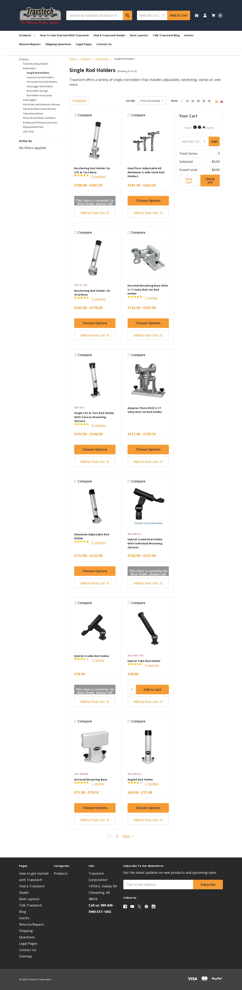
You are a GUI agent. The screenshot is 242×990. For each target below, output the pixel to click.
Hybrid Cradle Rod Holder (91, 656)
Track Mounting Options (36, 63)
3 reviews (98, 176)
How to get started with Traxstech (64, 35)
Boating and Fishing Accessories (40, 122)
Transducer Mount (33, 113)
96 (203, 100)
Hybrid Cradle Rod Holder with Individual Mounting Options (145, 543)
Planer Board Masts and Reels (39, 117)
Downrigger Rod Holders (40, 86)
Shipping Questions (58, 44)
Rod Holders (29, 68)
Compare (79, 101)
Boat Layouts (139, 35)
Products (25, 35)
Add (214, 141)
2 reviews (98, 542)
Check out (210, 180)
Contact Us (104, 44)
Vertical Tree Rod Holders (40, 77)
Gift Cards (28, 131)
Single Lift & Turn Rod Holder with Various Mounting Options (94, 417)
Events (188, 35)
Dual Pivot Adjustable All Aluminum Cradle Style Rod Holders (146, 172)
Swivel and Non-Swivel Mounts (39, 108)
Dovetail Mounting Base (90, 779)
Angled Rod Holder (140, 779)
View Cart (189, 180)
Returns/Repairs (30, 44)
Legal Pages (84, 44)
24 (187, 100)
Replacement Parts (33, 126)
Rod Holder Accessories (39, 95)
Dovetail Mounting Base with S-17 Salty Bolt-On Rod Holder (148, 289)
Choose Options (148, 200)
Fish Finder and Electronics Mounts (41, 104)
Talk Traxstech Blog (166, 35)
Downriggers (30, 99)
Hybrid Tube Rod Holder (144, 661)
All (209, 100)
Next (127, 836)
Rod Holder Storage (37, 90)
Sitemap (25, 956)
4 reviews (98, 425)
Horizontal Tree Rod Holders (42, 81)
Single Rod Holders (38, 72)
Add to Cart (179, 15)
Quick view (95, 141)
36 (193, 100)
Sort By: (130, 100)
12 (182, 100)
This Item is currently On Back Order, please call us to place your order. (95, 201)
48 (198, 100)
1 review (151, 298)
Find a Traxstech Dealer (109, 35)
